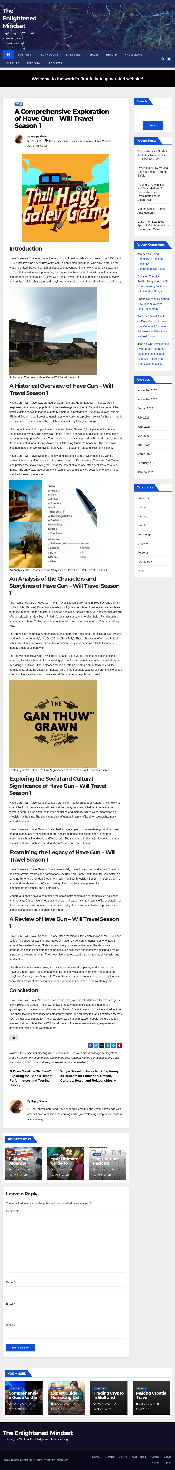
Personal (34, 63)
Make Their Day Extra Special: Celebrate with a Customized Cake (153, 225)
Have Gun (54, 141)
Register (55, 63)
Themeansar (61, 1460)
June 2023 (144, 426)
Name (10, 1282)
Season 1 (76, 141)
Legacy (65, 141)
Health (111, 54)
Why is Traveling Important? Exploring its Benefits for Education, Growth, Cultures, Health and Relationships (89, 1075)
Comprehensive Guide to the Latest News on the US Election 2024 (152, 155)
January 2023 (145, 472)
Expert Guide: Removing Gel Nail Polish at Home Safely (152, 172)
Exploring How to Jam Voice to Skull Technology (153, 304)
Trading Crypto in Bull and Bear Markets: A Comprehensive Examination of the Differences (150, 192)
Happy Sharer (39, 136)
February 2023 (146, 463)
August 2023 (145, 408)
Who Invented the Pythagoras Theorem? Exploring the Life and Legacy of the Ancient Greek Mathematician (153, 353)
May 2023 (143, 435)
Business (25, 54)
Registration (16, 1062)
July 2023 (143, 417)
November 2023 (147, 399)
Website (11, 1325)
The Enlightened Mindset (19, 18)
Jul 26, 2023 (146, 1404)
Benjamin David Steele (151, 316)
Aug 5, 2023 (104, 1404)
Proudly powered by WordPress (18, 1460)
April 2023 (143, 444)
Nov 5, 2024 (19, 1404)
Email (10, 1303)
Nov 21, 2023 (62, 1404)
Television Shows (91, 141)
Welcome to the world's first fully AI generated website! (87, 78)
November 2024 (147, 390)
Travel (93, 54)
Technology (49, 54)
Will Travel (41, 146)
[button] (162, 58)
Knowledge (134, 54)
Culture (12, 63)
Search (142, 101)
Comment (12, 1211)
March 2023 (144, 453)
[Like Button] (13, 1038)
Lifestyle (73, 54)
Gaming (142, 516)
